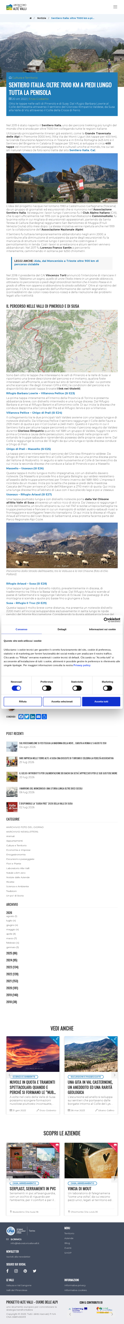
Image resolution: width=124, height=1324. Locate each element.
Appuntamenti (14, 840)
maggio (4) (12, 929)
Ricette (10, 881)
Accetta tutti (101, 701)
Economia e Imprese (18, 850)
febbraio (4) (12, 942)
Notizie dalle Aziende (18, 877)
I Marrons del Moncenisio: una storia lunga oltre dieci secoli (51, 788)
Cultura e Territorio (25, 77)
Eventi (67, 1248)
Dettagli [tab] (62, 629)
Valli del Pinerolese (16, 1290)
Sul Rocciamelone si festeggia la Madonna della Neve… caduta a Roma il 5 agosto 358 (62, 743)
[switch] (46, 688)
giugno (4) (12, 925)
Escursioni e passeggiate (20, 859)
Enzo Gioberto (39, 99)
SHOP (68, 1253)
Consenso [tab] (21, 629)
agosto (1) (11, 916)
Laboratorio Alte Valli (17, 868)
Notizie (41, 18)
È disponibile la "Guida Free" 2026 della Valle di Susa (45, 803)
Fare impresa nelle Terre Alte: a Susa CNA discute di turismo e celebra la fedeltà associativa (66, 758)
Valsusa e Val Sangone (18, 1285)
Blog (67, 1243)
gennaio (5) (12, 947)
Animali (10, 836)
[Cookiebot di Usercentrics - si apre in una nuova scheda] (106, 620)
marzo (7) (11, 938)
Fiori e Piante (13, 863)
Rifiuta (22, 701)
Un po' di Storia (15, 895)
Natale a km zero (16, 872)
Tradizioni (11, 891)
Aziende (68, 1238)
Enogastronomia (16, 854)
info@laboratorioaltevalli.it (25, 1243)
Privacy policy (81, 665)
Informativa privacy (75, 1285)
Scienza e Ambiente (17, 886)
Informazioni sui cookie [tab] (102, 629)
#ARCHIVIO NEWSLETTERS (22, 831)
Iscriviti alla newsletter (18, 1257)
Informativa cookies (75, 1290)
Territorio (69, 1233)
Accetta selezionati (62, 701)
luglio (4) (11, 920)
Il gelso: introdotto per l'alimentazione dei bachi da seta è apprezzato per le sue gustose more (68, 773)
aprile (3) (11, 933)
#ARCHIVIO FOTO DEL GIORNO (25, 827)
